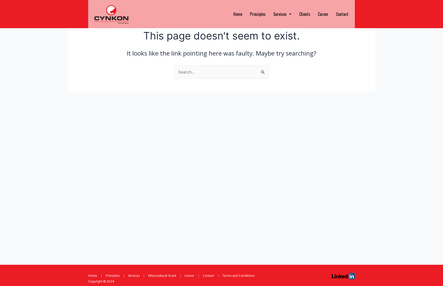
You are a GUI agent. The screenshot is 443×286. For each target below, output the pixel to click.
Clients (304, 14)
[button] (282, 14)
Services (280, 14)
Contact (342, 14)
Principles (258, 14)
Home (237, 14)
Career (323, 14)
